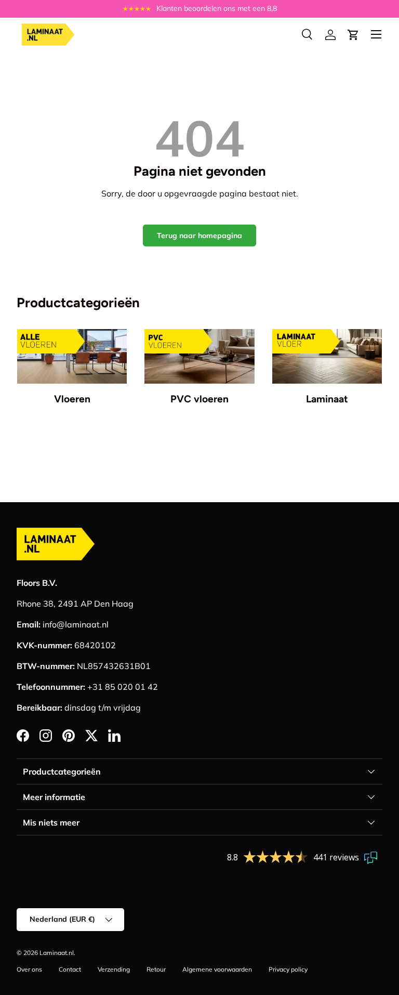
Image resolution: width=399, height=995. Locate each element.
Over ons (29, 969)
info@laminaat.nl (76, 624)
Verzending (114, 969)
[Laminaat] (327, 356)
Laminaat (327, 399)
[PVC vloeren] (199, 356)
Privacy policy (288, 969)
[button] (353, 34)
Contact (70, 969)
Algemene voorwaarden (217, 969)
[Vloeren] (72, 356)
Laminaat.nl (56, 953)
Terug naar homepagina (199, 235)
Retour (156, 969)
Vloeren (72, 399)
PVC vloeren (199, 399)
